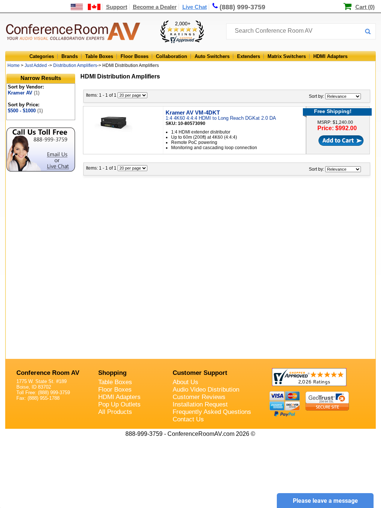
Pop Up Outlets (119, 404)
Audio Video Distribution (206, 389)
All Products (115, 411)
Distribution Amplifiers (75, 65)
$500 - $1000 (25, 110)
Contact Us (188, 419)
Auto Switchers (212, 56)
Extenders (248, 56)
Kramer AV (23, 93)
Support (116, 7)
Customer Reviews (199, 397)
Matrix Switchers (287, 56)
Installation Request (200, 404)
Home (13, 65)
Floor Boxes (134, 56)
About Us (185, 382)
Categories (41, 56)
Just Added (36, 65)
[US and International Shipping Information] (86, 7)
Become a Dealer (155, 7)
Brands (69, 56)
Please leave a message (325, 500)
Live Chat (194, 7)
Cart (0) (365, 7)
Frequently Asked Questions (212, 411)
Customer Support (200, 372)
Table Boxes (99, 56)
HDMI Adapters (330, 56)
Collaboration (171, 56)
